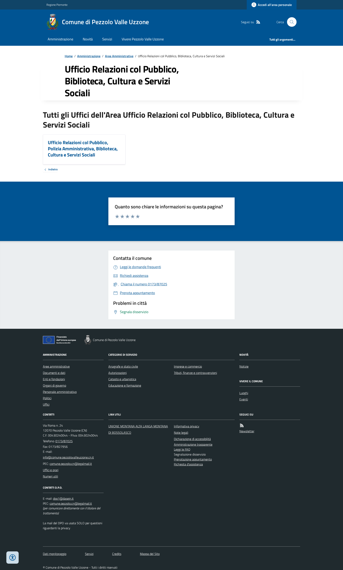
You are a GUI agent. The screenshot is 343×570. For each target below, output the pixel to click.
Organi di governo (54, 385)
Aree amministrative (56, 366)
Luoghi (243, 393)
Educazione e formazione (124, 385)
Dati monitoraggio (54, 553)
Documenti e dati (54, 372)
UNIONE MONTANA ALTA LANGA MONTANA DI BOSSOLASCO (138, 429)
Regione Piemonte (56, 5)
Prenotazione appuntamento (193, 459)
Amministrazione (60, 39)
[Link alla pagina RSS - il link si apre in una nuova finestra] (258, 22)
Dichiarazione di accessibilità (192, 439)
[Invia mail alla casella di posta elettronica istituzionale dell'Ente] (68, 457)
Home (69, 56)
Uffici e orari (50, 470)
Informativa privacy (186, 426)
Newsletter (246, 431)
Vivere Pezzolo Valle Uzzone (143, 39)
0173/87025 (64, 441)
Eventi (243, 399)
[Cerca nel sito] (290, 22)
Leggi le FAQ (182, 449)
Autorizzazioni (117, 372)
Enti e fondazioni (54, 379)
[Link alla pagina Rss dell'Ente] (241, 425)
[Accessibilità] (12, 557)
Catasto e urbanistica (122, 379)
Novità (88, 39)
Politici (47, 398)
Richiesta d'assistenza (188, 464)
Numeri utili (50, 476)
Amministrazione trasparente (193, 444)
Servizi (107, 39)
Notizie (244, 366)
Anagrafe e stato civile (123, 366)
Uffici (46, 404)
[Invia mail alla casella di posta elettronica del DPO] (63, 498)
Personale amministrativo (60, 391)
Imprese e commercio (188, 366)
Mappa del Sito (150, 553)
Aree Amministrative (119, 56)
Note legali (181, 432)
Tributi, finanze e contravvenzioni (195, 372)
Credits (116, 553)
